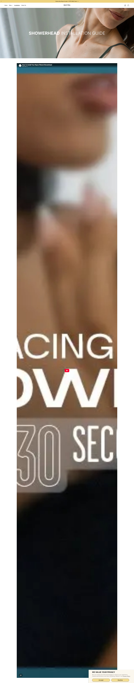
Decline (120, 680)
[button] (10, 5)
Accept (101, 680)
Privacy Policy (126, 676)
